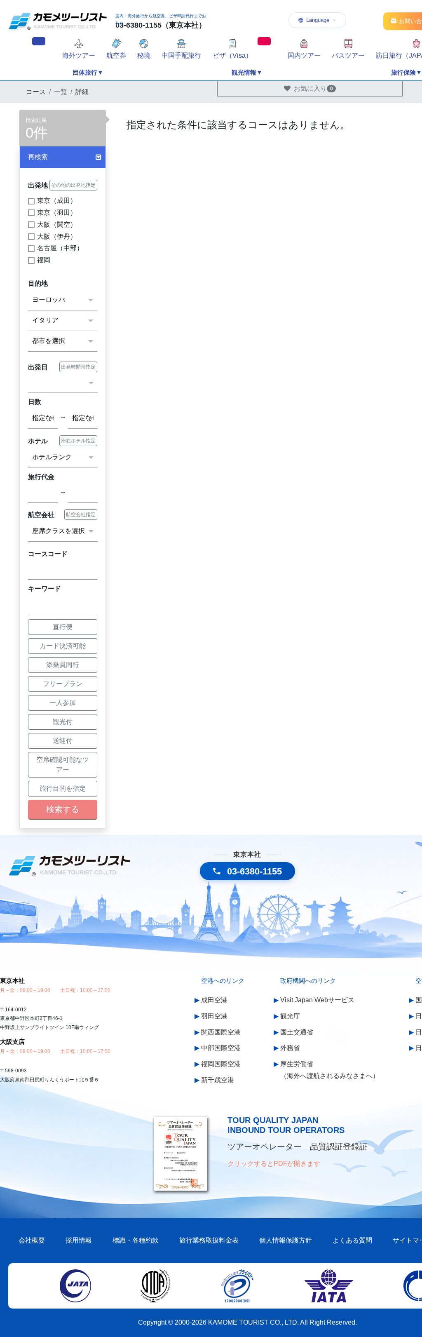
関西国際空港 (221, 1032)
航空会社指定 (81, 514)
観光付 (63, 721)
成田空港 (214, 999)
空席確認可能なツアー (62, 764)
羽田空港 (214, 1016)
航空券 (116, 55)
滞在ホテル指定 (78, 441)
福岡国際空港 (221, 1063)
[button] (63, 157)
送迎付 (63, 740)
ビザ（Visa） (232, 55)
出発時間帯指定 (78, 367)
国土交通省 (296, 1032)
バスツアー (348, 55)
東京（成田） (57, 200)
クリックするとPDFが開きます (273, 1163)
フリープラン (62, 683)
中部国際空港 (221, 1047)
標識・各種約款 (136, 1240)
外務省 (290, 1047)
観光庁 (290, 1016)
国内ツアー (304, 55)
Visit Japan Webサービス (317, 999)
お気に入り (313, 88)
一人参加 (62, 702)
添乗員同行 (62, 664)
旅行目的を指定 (63, 788)
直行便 (63, 626)
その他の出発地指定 (73, 185)
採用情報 (79, 1240)
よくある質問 (352, 1240)
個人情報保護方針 (285, 1240)
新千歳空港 (217, 1079)
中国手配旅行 (181, 55)
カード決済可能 (63, 645)
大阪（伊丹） (57, 236)
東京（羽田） (57, 212)
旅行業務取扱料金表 (209, 1240)
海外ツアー (78, 55)
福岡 (43, 259)
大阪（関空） (57, 224)
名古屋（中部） (60, 247)
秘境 (143, 55)
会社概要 (32, 1240)
